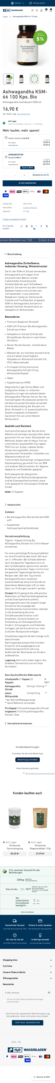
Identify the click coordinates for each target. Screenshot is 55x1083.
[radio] (27, 141)
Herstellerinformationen (19, 723)
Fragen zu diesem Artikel (14, 219)
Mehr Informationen (27, 912)
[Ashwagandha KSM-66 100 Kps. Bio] (27, 44)
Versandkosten (23, 114)
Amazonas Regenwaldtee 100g (40, 847)
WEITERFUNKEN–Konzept (32, 1042)
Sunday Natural (30, 208)
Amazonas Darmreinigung (15, 847)
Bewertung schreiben (28, 760)
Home (5, 17)
